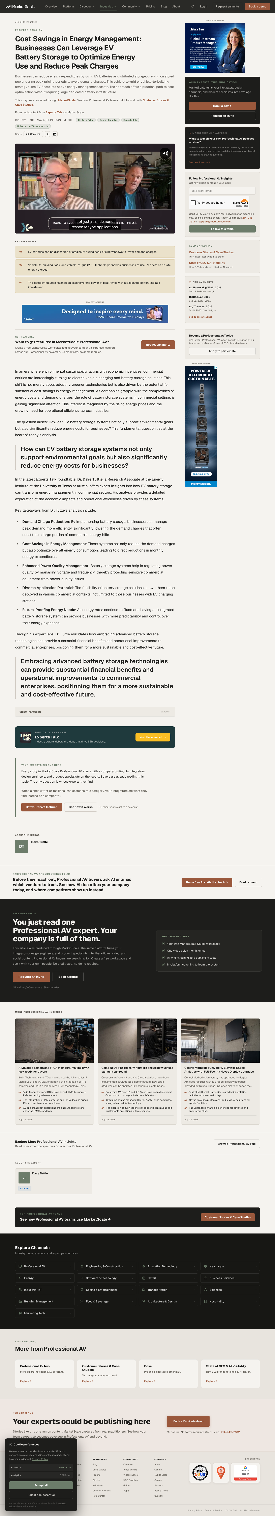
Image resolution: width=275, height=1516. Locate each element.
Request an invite (227, 6)
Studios (96, 1480)
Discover (85, 6)
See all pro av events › (201, 316)
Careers (158, 1480)
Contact (158, 1469)
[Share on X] (47, 134)
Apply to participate (222, 351)
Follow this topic (222, 229)
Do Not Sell (231, 1510)
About (176, 6)
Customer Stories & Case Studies (211, 252)
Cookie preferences (250, 1510)
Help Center (99, 1495)
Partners (158, 1485)
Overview (51, 6)
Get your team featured (41, 807)
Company (25, 1188)
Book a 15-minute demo (188, 1421)
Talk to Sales (160, 1474)
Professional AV (29, 30)
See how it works (81, 807)
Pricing (150, 6)
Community (129, 6)
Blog (164, 6)
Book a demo (222, 106)
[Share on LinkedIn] (55, 134)
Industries (106, 6)
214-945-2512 (230, 1432)
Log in (204, 6)
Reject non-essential (41, 1495)
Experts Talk (54, 112)
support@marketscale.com (214, 221)
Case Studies (99, 1469)
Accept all (41, 1485)
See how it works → (199, 162)
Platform (68, 6)
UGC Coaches (130, 1480)
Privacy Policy (194, 1510)
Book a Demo (161, 1490)
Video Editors (130, 1469)
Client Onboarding (102, 1490)
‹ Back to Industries (26, 22)
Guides (127, 1485)
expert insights (112, 486)
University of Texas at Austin (64, 486)
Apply (126, 1490)
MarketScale (66, 100)
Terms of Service (213, 1510)
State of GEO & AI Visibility (207, 263)
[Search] (193, 6)
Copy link (35, 134)
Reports (96, 1474)
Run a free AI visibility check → (207, 882)
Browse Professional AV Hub (237, 1144)
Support (158, 1495)
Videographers (131, 1474)
